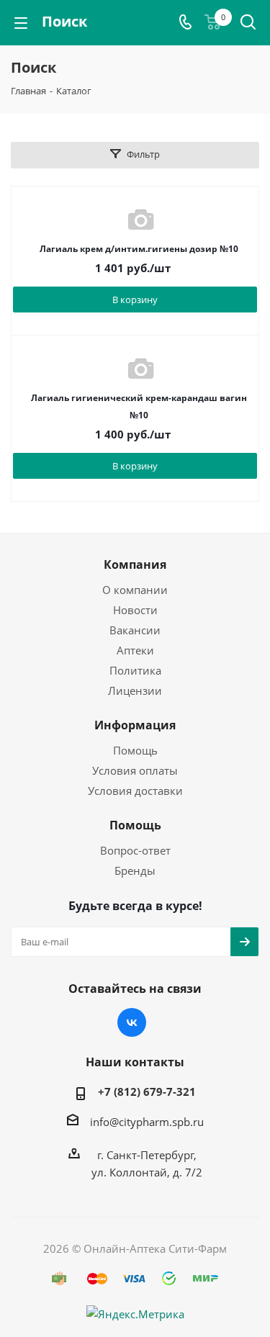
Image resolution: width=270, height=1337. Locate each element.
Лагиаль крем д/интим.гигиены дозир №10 (139, 249)
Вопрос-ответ (135, 850)
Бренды (135, 870)
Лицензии (135, 690)
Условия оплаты (135, 770)
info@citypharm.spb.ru (147, 1122)
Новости (135, 610)
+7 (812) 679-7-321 (147, 1091)
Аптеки (135, 650)
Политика (135, 670)
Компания (135, 564)
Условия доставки (135, 790)
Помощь (135, 750)
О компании (135, 589)
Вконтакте (131, 1022)
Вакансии (135, 630)
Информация (135, 725)
